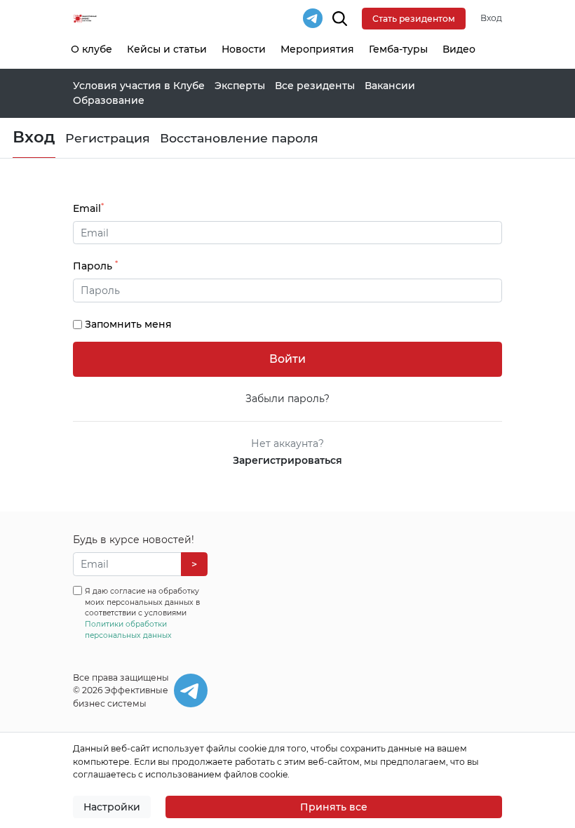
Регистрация (107, 138)
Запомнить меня (128, 324)
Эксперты (240, 85)
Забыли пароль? (287, 398)
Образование (108, 100)
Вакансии (390, 85)
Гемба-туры (398, 49)
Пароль (95, 265)
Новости (244, 49)
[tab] (288, 290)
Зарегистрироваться (287, 460)
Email (88, 208)
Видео (458, 49)
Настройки (111, 807)
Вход (491, 18)
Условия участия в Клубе (139, 85)
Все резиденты (315, 85)
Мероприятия (317, 49)
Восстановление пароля (239, 138)
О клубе (91, 49)
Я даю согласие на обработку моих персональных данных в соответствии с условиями (142, 613)
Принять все (333, 807)
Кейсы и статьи (167, 49)
